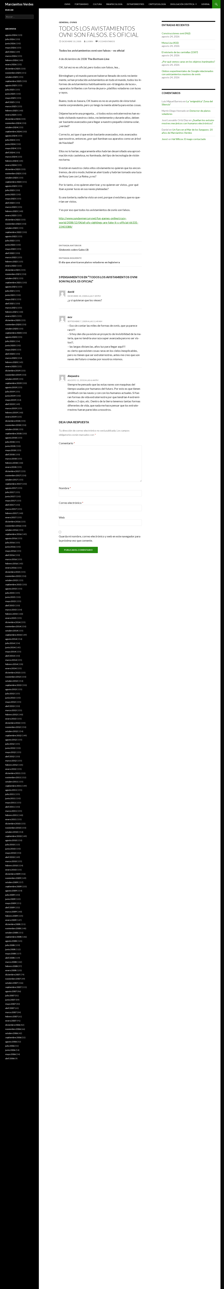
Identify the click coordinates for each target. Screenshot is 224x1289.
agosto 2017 (11, 488)
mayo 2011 (10, 802)
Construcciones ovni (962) (176, 33)
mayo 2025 (10, 98)
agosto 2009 (11, 890)
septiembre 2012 (13, 735)
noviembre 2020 (13, 324)
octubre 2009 (11, 882)
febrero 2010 (11, 865)
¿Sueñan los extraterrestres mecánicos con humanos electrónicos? (188, 122)
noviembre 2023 (13, 173)
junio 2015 (10, 597)
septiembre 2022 (13, 232)
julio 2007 (10, 995)
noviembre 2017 (13, 475)
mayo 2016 (10, 551)
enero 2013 (10, 718)
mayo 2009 (10, 903)
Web (62, 517)
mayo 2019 (10, 400)
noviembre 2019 (13, 374)
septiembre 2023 (13, 182)
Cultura (97, 4)
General (205, 4)
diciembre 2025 (12, 68)
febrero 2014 (11, 664)
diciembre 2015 (12, 572)
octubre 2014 (11, 630)
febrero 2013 (11, 714)
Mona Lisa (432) (170, 42)
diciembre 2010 (12, 823)
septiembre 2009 (13, 886)
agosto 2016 (11, 538)
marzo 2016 (11, 559)
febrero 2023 (11, 211)
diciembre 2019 (12, 370)
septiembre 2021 (13, 282)
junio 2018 (10, 446)
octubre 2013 (11, 681)
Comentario (67, 443)
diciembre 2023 (12, 169)
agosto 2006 (11, 1041)
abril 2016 (10, 555)
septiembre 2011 (13, 785)
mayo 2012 (10, 752)
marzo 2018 (11, 458)
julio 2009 (10, 895)
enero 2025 (10, 114)
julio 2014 (10, 643)
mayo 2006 (10, 1054)
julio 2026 (10, 39)
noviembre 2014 (13, 626)
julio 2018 (10, 442)
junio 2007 (10, 999)
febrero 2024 (11, 161)
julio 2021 (10, 291)
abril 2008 (10, 957)
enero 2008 (10, 970)
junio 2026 (10, 43)
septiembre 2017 (13, 484)
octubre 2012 (11, 731)
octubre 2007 (11, 983)
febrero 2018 (11, 463)
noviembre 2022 (13, 223)
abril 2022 (10, 253)
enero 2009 (10, 920)
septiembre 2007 (13, 987)
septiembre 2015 (13, 584)
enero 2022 (10, 265)
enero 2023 (10, 215)
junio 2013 (10, 697)
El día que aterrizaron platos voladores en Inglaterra (89, 260)
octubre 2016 (11, 530)
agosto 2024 (11, 135)
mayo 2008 (10, 953)
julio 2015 (10, 593)
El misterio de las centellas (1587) (180, 52)
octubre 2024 (11, 127)
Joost (165, 139)
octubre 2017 (11, 479)
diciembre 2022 (12, 219)
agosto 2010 (11, 840)
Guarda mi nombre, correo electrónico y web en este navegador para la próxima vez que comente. (99, 538)
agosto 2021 (11, 286)
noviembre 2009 (13, 878)
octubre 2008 (11, 932)
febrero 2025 (11, 110)
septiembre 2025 (13, 81)
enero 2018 (10, 467)
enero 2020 (10, 366)
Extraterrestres (135, 4)
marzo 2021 (11, 307)
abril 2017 (10, 504)
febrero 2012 (11, 765)
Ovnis (67, 4)
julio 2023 (10, 190)
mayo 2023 (10, 198)
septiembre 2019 (13, 383)
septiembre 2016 (13, 534)
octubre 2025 (11, 77)
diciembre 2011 (12, 773)
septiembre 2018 (13, 433)
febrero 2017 (11, 513)
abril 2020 (10, 353)
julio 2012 (10, 744)
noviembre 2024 (13, 123)
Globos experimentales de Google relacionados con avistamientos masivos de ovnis (187, 73)
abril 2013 (10, 706)
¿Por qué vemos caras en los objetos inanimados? (188, 61)
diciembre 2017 (12, 471)
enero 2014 (10, 668)
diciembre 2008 (12, 924)
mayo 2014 (10, 651)
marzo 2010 (11, 861)
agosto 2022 (11, 236)
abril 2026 (10, 52)
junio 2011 (10, 798)
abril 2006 (10, 1058)
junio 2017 (10, 496)
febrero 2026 (11, 60)
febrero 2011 (11, 815)
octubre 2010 (11, 832)
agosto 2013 (11, 689)
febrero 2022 (11, 261)
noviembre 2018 (13, 425)
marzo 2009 (11, 911)
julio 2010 (10, 844)
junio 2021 (10, 295)
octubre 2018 (11, 429)
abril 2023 (10, 202)
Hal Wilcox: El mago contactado (189, 139)
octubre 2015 (11, 580)
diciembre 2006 (12, 1025)
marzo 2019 (11, 408)
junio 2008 (10, 949)
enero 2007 (10, 1020)
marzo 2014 (11, 660)
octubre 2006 (11, 1033)
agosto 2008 (11, 941)
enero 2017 (10, 517)
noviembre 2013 (13, 676)
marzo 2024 (11, 156)
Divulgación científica (182, 4)
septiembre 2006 (13, 1037)
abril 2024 (10, 152)
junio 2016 (10, 546)
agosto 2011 (11, 790)
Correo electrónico (71, 502)
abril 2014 (10, 655)
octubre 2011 (11, 781)
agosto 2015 (11, 588)
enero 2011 (10, 819)
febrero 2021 (11, 312)
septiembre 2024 (13, 131)
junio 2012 (10, 748)
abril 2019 (10, 404)
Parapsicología (114, 4)
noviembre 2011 (13, 777)
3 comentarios (106, 41)
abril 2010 (10, 857)
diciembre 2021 (12, 270)
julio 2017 (10, 492)
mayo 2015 (10, 601)
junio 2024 (10, 144)
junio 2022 (10, 244)
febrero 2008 (11, 966)
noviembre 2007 (13, 978)
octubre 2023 (11, 177)
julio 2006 (10, 1046)
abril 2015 (10, 605)
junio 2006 (10, 1050)
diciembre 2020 (12, 320)
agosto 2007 (11, 991)
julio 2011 (10, 794)
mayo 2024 (10, 148)
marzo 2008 (11, 962)
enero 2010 (10, 869)
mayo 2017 (10, 500)
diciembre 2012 (12, 723)
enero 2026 (10, 64)
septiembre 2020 (13, 333)
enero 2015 (10, 618)
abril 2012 (10, 756)
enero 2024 (10, 165)
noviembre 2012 (13, 727)
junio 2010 (10, 848)
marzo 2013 (11, 710)
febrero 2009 (11, 915)
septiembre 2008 (13, 936)
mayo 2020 (10, 349)
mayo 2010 (10, 853)
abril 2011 (10, 806)
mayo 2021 (10, 299)
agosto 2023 (11, 186)
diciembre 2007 (12, 974)
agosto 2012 (11, 739)
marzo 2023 (11, 207)
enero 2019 (10, 416)
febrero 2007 (11, 1016)
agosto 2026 (11, 35)
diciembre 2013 (12, 672)
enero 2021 (10, 316)
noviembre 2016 (13, 525)
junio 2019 (10, 395)
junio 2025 (10, 93)
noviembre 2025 (13, 72)
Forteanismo (81, 4)
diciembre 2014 (12, 622)
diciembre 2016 (12, 521)
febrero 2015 (11, 614)
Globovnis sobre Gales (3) (74, 247)
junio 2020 (10, 345)
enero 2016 (10, 567)
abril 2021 (10, 303)
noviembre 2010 (13, 827)
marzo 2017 (11, 509)
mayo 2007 (10, 1004)
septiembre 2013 (13, 685)
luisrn (89, 41)
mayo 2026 (10, 47)
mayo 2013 (10, 702)
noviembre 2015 (13, 576)
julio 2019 (10, 391)
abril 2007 (10, 1008)
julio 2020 (10, 341)
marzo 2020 (11, 358)
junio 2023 (10, 194)
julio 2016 (10, 542)
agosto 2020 (11, 337)
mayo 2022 (10, 249)
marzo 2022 (11, 257)
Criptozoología (157, 4)
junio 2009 (10, 899)
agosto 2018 (11, 437)
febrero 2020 (11, 362)
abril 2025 (10, 102)
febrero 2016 (11, 563)
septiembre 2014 (13, 634)
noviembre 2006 (13, 1029)
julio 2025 (10, 89)
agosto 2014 (11, 639)
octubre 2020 (11, 328)
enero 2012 (10, 769)
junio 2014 (10, 647)
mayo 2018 (10, 450)
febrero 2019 (11, 412)
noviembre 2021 (13, 274)
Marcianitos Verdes (19, 4)
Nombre (65, 488)
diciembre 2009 (12, 874)
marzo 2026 (11, 56)
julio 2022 (10, 240)
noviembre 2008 (13, 928)
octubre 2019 (11, 379)
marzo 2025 (11, 106)
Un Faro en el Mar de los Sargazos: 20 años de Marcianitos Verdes (187, 131)
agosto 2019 (11, 387)
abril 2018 (10, 454)
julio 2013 (10, 693)
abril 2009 (10, 907)
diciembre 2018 (12, 421)
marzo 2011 (11, 811)
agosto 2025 (11, 85)
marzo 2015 (11, 609)
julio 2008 (10, 945)
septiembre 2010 (13, 836)
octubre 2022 (11, 228)
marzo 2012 (11, 760)
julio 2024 (10, 140)
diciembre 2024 (12, 119)
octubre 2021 (11, 278)
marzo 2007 (11, 1012)
